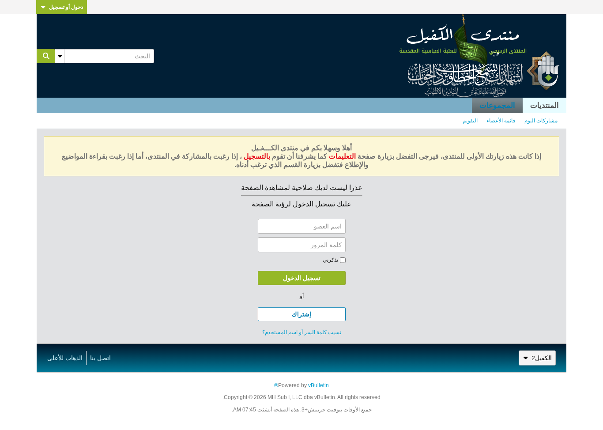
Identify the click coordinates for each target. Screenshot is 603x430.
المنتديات (544, 105)
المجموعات (497, 105)
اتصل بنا (100, 358)
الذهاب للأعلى (65, 358)
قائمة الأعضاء (501, 121)
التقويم (470, 121)
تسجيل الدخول (301, 278)
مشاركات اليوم (541, 121)
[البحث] (46, 56)
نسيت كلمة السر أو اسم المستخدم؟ (301, 332)
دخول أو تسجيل (66, 7)
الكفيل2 (541, 358)
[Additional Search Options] (59, 56)
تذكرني (330, 260)
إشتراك (301, 314)
